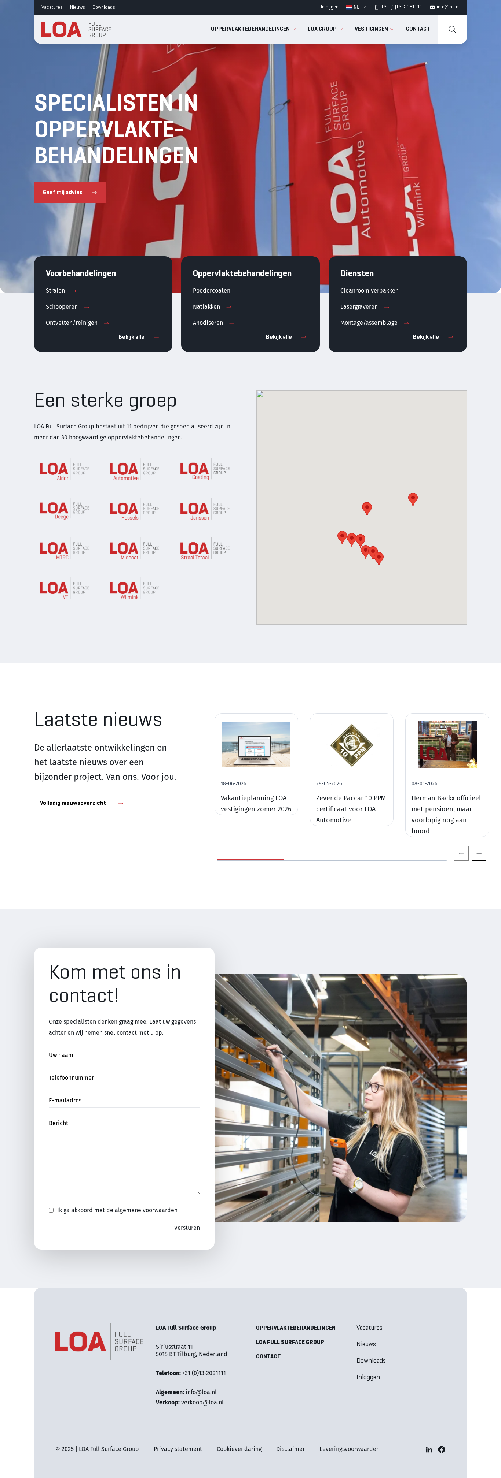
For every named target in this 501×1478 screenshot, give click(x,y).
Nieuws (77, 7)
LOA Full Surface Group (290, 1342)
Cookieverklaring (239, 1448)
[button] (379, 559)
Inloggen (330, 7)
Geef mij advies (63, 192)
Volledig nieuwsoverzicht (73, 803)
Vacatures (52, 7)
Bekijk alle (131, 337)
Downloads (103, 7)
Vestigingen (372, 29)
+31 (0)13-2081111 (402, 7)
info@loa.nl (448, 7)
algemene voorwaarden (146, 1210)
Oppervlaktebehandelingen (251, 29)
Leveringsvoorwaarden (349, 1448)
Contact (418, 29)
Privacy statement (178, 1448)
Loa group (323, 29)
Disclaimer (290, 1448)
